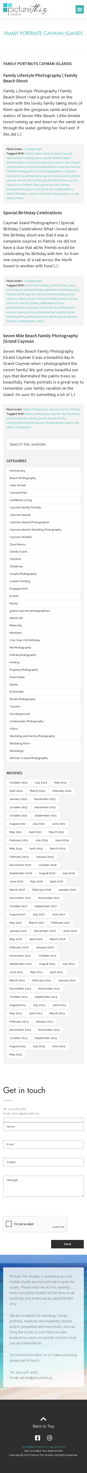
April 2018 (56, 881)
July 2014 (39, 1005)
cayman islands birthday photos (46, 298)
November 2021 (45, 807)
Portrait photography (23, 655)
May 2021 (16, 832)
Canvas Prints (18, 492)
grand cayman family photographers (49, 189)
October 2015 (47, 955)
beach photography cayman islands (39, 158)
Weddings (16, 750)
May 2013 (16, 1054)
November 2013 (49, 1029)
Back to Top (43, 1426)
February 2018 (41, 889)
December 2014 (20, 988)
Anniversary (17, 470)
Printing (14, 662)
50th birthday (41, 285)
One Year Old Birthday (25, 640)
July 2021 (39, 823)
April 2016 (36, 939)
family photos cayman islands (46, 312)
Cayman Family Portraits (64, 409)
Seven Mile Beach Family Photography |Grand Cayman (40, 338)
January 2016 (45, 947)
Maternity (16, 625)
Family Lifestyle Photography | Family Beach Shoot (40, 78)
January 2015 (67, 980)
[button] (80, 9)
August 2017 (18, 914)
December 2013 (20, 1029)
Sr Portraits (16, 691)
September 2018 (21, 873)
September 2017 (46, 906)
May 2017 (16, 922)
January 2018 (67, 889)
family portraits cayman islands (37, 316)
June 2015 (16, 972)
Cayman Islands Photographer (30, 522)
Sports (14, 684)
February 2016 (19, 947)
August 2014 (18, 1005)
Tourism (15, 706)
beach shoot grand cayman (35, 162)
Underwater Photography (27, 721)
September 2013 (46, 1038)
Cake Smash (18, 485)
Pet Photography (20, 647)
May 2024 (60, 782)
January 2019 (45, 856)
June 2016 (70, 930)
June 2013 (58, 1046)
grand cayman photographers (45, 422)
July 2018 (69, 873)
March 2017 (36, 922)
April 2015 (56, 972)
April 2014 (35, 1013)
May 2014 (16, 1013)
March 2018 (17, 889)
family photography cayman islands (39, 175)
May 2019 (16, 848)
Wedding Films (20, 743)
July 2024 (41, 782)
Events (14, 596)
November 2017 (49, 898)
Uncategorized (32, 149)
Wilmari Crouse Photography (29, 758)
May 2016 (16, 939)
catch (21, 298)
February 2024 (61, 790)
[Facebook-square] (37, 1438)
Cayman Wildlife (21, 537)
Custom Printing (20, 581)
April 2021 (35, 832)
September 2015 (21, 963)
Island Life (16, 618)
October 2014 (19, 996)
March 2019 (57, 848)
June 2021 (58, 823)
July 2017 (39, 914)
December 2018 (20, 865)
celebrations (47, 303)
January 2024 (18, 799)
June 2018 (16, 881)
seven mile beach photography (49, 193)
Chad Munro (18, 544)
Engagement (18, 588)
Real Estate (17, 677)
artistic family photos (19, 289)
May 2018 (36, 881)
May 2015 (36, 972)
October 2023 (18, 807)
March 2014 (57, 1013)
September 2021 (46, 815)
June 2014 (59, 1005)
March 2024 (37, 790)
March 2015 (17, 980)
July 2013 (39, 1046)
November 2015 (20, 955)
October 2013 (18, 1038)
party (40, 321)
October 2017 (18, 906)
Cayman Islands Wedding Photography (35, 529)
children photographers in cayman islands (52, 166)
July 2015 (69, 963)
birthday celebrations (47, 289)
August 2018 (47, 873)
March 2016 (57, 939)
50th (28, 285)
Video (14, 728)
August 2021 (18, 823)
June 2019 (62, 840)
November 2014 (49, 988)
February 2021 (19, 840)
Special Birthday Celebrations (32, 213)
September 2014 (46, 996)
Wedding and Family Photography (32, 736)
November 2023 (45, 799)
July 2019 (41, 840)
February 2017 (60, 922)
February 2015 (41, 980)
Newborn (16, 632)
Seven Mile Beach (17, 193)
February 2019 (19, 856)
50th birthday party (63, 285)
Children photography (20, 171)
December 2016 (45, 930)
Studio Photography (22, 699)
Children (15, 559)
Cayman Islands (20, 514)
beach (29, 153)
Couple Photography (23, 573)
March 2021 (56, 832)
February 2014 (19, 1021)
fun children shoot (27, 184)
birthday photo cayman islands (25, 294)
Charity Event (18, 551)
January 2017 (18, 930)
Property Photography (24, 669)
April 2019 (36, 848)
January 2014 (44, 1021)
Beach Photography (35, 409)
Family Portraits (37, 180)
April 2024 (16, 790)
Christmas (16, 566)
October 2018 (47, 865)
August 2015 (47, 963)
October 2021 (18, 815)
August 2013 (18, 1046)
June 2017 (58, 914)
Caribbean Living (21, 500)
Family (14, 603)
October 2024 (19, 782)
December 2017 (20, 898)
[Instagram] (49, 1438)
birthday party (70, 289)
